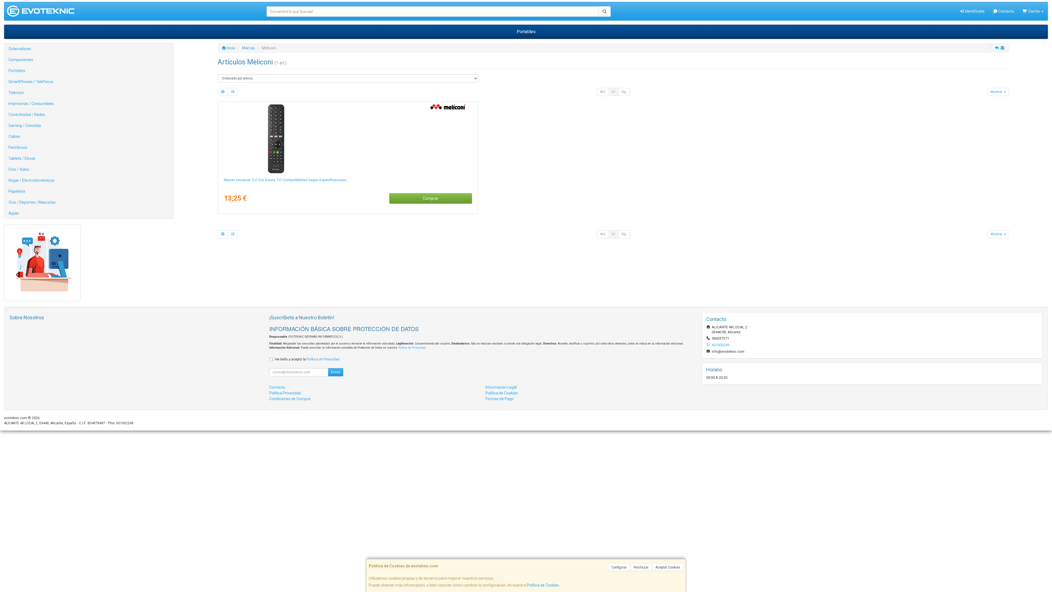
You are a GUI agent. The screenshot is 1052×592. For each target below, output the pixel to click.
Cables (14, 136)
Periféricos (17, 147)
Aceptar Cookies (667, 567)
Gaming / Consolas (24, 125)
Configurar (619, 567)
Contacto (1005, 11)
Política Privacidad (285, 393)
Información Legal (501, 387)
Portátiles (16, 71)
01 (614, 92)
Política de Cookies (543, 585)
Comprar (430, 198)
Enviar (335, 372)
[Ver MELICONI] (348, 138)
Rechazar (641, 567)
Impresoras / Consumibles (31, 103)
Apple (13, 213)
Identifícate (974, 11)
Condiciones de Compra (289, 399)
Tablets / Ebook (21, 158)
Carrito (1034, 11)
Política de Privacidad (411, 347)
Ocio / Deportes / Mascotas (32, 202)
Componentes (20, 60)
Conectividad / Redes (26, 114)
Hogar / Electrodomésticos (31, 180)
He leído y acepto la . (307, 359)
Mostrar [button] (997, 92)
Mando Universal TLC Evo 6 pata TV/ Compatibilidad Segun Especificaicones (285, 180)
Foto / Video (18, 169)
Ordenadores (19, 49)
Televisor (16, 92)
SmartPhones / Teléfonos (30, 81)
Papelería (16, 191)
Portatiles (526, 31)
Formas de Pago (499, 399)
